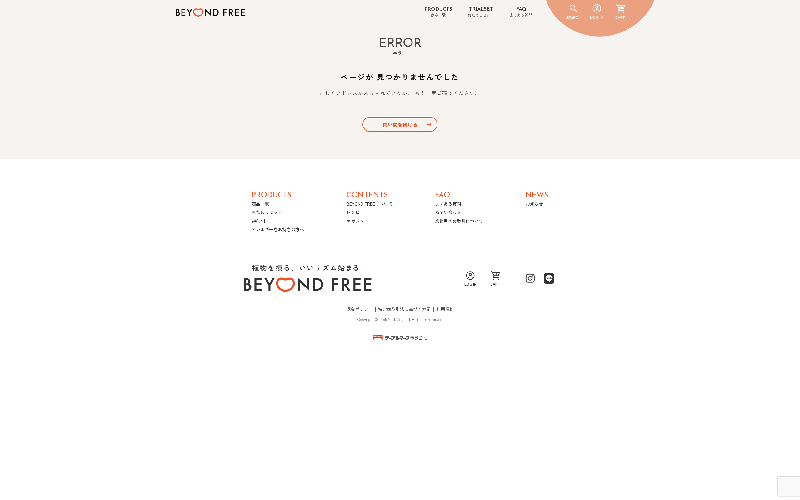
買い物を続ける (400, 124)
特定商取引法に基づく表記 (404, 309)
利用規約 (445, 309)
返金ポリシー (359, 309)
